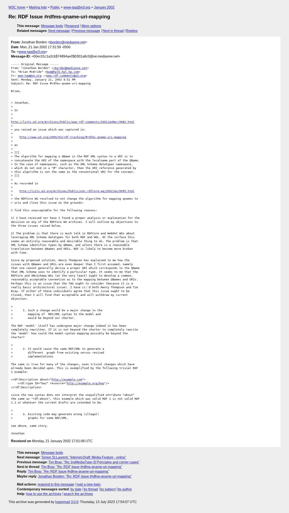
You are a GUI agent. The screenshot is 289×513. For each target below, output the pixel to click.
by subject (108, 489)
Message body (52, 26)
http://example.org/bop (85, 383)
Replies (132, 31)
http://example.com (67, 379)
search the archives (78, 494)
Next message (59, 31)
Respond (72, 26)
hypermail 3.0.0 (66, 502)
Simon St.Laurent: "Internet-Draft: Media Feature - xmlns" (83, 457)
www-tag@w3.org (76, 7)
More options (91, 26)
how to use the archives (43, 494)
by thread (91, 489)
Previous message (86, 31)
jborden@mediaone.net (67, 42)
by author (125, 489)
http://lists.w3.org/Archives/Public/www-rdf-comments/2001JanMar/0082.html (73, 121)
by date (75, 489)
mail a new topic (89, 484)
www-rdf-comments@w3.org (66, 75)
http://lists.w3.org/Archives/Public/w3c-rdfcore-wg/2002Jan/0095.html (77, 191)
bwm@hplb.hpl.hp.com (63, 71)
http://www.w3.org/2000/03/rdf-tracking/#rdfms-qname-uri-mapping (72, 137)
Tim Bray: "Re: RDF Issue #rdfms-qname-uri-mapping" (81, 467)
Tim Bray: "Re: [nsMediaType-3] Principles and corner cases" (94, 462)
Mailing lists (38, 7)
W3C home (16, 7)
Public (55, 7)
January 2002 (104, 7)
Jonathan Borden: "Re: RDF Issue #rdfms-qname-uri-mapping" (85, 476)
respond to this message (56, 484)
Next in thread (113, 31)
